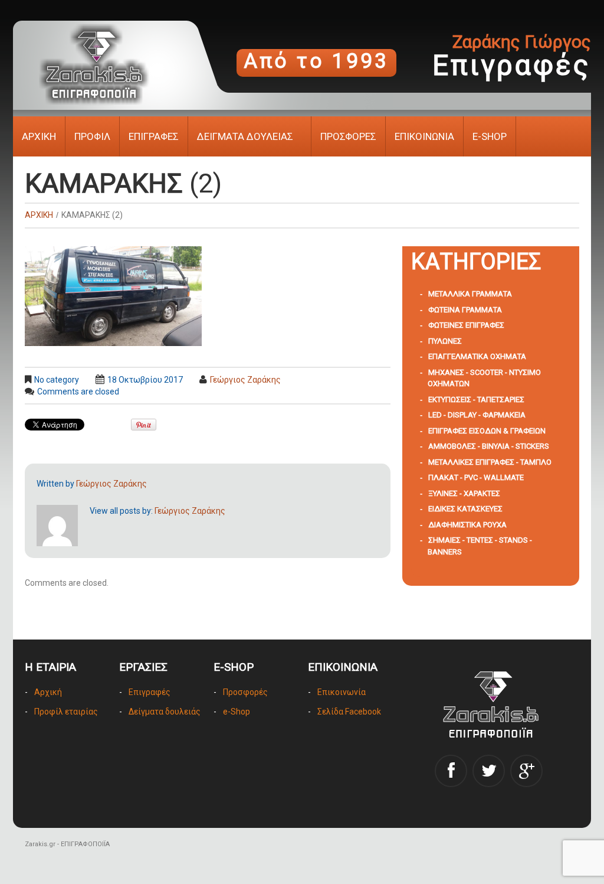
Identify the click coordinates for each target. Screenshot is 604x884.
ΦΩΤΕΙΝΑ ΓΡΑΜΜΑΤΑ (465, 309)
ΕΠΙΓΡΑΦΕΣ (154, 136)
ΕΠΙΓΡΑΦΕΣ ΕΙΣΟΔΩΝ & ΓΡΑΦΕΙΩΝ (487, 430)
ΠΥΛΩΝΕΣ (445, 341)
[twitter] (488, 771)
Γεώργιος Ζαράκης (245, 379)
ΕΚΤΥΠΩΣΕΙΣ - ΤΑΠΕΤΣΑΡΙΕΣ (476, 399)
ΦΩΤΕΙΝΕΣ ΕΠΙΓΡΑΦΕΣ (466, 325)
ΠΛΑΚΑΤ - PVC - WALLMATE (476, 477)
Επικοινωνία (341, 692)
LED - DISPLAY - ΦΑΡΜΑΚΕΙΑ (477, 414)
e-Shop (236, 711)
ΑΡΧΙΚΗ (39, 136)
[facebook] (451, 771)
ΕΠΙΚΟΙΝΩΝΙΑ (424, 136)
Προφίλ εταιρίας (66, 711)
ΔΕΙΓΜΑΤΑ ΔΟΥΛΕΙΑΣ (245, 136)
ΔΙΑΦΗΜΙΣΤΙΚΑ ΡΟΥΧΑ (467, 524)
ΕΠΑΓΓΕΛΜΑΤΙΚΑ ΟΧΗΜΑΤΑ (477, 356)
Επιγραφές (149, 692)
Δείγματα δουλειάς (165, 711)
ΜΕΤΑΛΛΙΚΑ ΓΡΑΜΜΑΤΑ (470, 293)
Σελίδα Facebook (349, 711)
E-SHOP (489, 136)
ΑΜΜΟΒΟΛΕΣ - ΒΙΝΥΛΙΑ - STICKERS (488, 446)
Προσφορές (245, 692)
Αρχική (48, 692)
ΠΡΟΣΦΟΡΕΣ (348, 136)
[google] (526, 771)
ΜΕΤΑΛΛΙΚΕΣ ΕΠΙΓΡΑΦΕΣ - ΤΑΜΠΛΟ (490, 462)
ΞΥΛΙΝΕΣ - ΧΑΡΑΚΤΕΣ (464, 493)
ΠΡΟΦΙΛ (92, 136)
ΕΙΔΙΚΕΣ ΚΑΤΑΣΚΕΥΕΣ (465, 508)
